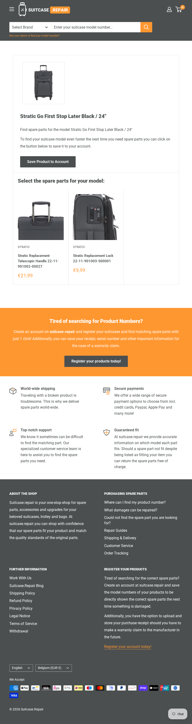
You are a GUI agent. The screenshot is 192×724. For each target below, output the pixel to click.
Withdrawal (18, 631)
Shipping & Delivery (120, 538)
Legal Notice (19, 616)
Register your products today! (96, 361)
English (17, 668)
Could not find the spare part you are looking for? (140, 520)
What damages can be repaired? (130, 510)
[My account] (169, 9)
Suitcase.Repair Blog (26, 586)
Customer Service (118, 545)
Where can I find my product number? (135, 502)
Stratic (24, 247)
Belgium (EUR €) (49, 668)
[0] (179, 9)
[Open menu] (11, 9)
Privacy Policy (21, 608)
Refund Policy (20, 600)
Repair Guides (115, 530)
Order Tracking (116, 553)
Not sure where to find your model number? (34, 35)
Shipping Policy (22, 593)
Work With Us (20, 578)
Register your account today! (127, 646)
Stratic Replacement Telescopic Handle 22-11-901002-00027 (38, 261)
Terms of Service (23, 623)
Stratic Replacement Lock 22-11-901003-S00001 (93, 258)
